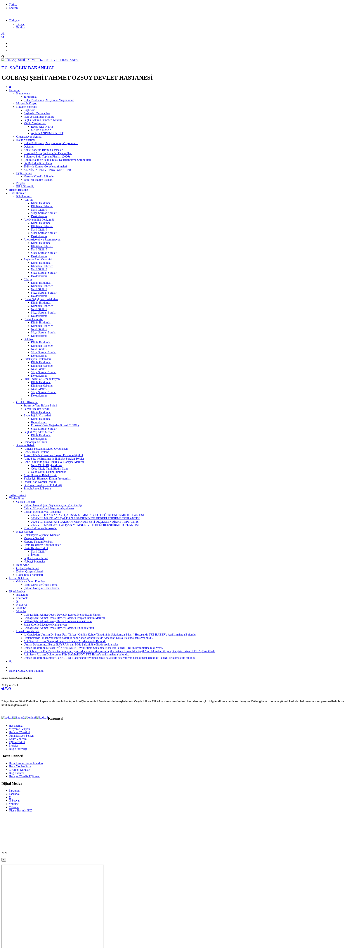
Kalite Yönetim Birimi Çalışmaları (43, 149)
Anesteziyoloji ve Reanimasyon (42, 239)
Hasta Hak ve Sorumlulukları (26, 763)
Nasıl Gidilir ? (39, 209)
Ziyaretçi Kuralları (19, 769)
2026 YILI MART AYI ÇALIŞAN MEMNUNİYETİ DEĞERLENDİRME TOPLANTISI (85, 525)
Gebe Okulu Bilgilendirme (46, 465)
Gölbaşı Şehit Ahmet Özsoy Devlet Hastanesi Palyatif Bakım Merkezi (64, 617)
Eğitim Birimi (24, 173)
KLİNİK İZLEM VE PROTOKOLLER (47, 169)
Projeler (20, 183)
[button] (14, 20)
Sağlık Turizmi (17, 495)
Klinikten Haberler (42, 206)
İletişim (35, 554)
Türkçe (13, 4)
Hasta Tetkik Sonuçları (29, 574)
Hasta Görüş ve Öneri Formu (41, 584)
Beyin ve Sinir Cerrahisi (38, 259)
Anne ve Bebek (25, 445)
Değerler (29, 146)
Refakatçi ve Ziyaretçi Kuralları (42, 534)
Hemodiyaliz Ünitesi (36, 442)
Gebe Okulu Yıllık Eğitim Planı (49, 468)
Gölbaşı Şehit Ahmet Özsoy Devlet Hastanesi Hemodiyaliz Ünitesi (62, 614)
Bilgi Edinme (16, 773)
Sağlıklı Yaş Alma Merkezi (39, 432)
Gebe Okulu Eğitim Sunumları (49, 471)
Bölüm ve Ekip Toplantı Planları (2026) (47, 156)
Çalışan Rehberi (25, 501)
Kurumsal (14, 90)
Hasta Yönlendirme (20, 766)
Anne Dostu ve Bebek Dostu (40, 475)
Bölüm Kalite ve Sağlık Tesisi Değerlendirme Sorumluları (57, 159)
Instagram (22, 594)
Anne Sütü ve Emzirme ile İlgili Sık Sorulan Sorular (54, 458)
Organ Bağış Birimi (27, 568)
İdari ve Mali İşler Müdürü (39, 116)
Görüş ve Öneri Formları (30, 581)
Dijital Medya (17, 591)
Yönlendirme (16, 498)
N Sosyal (21, 604)
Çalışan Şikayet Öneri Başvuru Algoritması (49, 508)
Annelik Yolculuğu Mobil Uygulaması (46, 448)
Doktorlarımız (39, 216)
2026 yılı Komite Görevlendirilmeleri (45, 166)
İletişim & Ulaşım (19, 578)
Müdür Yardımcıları (35, 123)
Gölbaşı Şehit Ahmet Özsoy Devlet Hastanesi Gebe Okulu (58, 621)
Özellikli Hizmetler (27, 402)
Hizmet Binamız (18, 189)
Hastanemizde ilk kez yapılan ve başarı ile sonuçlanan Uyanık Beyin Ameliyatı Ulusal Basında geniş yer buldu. (88, 637)
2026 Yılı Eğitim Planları (38, 179)
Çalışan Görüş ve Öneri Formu (42, 588)
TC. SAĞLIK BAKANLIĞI (27, 67)
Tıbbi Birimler (17, 193)
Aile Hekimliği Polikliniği (39, 219)
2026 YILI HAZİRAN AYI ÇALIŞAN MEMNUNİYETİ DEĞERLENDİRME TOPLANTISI (87, 515)
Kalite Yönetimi (25, 139)
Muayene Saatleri (34, 538)
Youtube (21, 608)
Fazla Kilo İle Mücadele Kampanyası (45, 624)
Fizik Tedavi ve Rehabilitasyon (42, 378)
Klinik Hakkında (41, 203)
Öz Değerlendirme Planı (38, 163)
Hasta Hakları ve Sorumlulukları (42, 544)
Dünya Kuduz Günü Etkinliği (26, 670)
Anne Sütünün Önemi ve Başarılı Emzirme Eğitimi (53, 455)
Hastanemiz (23, 93)
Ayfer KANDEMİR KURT (47, 133)
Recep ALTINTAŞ (42, 126)
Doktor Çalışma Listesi (29, 571)
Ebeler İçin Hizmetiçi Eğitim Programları (47, 478)
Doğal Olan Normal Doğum (40, 481)
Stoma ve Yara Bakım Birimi (40, 405)
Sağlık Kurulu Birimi (36, 558)
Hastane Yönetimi (26, 106)
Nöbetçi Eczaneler (34, 561)
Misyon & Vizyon (26, 103)
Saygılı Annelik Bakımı (37, 488)
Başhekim (29, 110)
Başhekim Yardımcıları (37, 113)
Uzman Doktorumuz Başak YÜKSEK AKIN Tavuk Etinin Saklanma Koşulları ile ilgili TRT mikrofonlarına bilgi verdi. (93, 647)
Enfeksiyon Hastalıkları (37, 359)
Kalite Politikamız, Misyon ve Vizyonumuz (49, 100)
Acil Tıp (28, 199)
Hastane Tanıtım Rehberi (38, 541)
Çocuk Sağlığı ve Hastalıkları (41, 299)
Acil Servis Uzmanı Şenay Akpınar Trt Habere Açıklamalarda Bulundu (65, 641)
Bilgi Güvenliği (25, 186)
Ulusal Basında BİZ (27, 631)
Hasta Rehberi (24, 531)
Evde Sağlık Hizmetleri (37, 415)
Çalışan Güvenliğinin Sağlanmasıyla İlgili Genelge (53, 505)
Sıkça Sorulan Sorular (43, 212)
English (13, 7)
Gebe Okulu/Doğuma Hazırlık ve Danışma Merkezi (54, 461)
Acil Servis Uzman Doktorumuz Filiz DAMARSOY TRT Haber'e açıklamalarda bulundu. (76, 654)
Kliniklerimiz (24, 196)
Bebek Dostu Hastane (36, 452)
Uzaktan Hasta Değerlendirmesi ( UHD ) (55, 425)
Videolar (21, 611)
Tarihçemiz (30, 96)
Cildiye (28, 279)
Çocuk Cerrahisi (33, 319)
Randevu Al (23, 564)
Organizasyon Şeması (28, 136)
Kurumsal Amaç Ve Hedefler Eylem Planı (48, 153)
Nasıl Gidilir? (39, 551)
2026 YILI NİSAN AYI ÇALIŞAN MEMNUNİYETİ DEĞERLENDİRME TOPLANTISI (85, 521)
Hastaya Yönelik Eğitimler (39, 176)
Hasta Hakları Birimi (36, 548)
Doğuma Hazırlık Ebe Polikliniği (43, 485)
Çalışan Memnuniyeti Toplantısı (42, 511)
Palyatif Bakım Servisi (37, 408)
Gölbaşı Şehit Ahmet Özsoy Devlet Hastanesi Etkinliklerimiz (59, 627)
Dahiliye (29, 339)
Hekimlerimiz (39, 422)
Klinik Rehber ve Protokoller (40, 528)
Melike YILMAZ (41, 129)
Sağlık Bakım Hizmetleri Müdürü (43, 120)
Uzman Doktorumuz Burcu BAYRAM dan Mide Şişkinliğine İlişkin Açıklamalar (71, 644)
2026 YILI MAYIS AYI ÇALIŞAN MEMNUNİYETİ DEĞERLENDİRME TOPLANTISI (85, 518)
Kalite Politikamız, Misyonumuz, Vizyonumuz (51, 143)
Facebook (22, 598)
